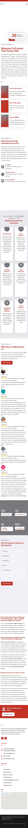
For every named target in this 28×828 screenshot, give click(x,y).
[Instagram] (5, 738)
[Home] (2, 4)
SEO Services (16, 823)
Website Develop (7, 823)
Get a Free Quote (8, 714)
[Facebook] (2, 738)
